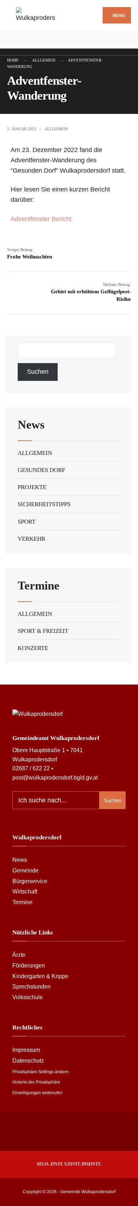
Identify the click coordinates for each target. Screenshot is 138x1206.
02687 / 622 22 (31, 768)
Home (13, 60)
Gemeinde (25, 870)
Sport (26, 521)
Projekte (32, 487)
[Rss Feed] (10, 39)
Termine (22, 902)
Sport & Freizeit (43, 631)
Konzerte (33, 648)
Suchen (37, 371)
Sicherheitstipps (44, 504)
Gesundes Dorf (41, 470)
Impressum (26, 1050)
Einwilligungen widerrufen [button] (37, 1092)
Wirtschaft (24, 891)
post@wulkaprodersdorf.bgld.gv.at (55, 777)
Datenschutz (28, 1060)
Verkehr (31, 538)
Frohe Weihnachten (29, 253)
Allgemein (44, 60)
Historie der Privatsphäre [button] (36, 1082)
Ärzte (18, 954)
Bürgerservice (29, 881)
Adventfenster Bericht (41, 218)
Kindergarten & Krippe (40, 976)
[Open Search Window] (127, 39)
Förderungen (28, 965)
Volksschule (27, 997)
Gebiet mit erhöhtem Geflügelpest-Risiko (91, 292)
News (19, 859)
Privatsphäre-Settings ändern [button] (40, 1071)
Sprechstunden (31, 986)
